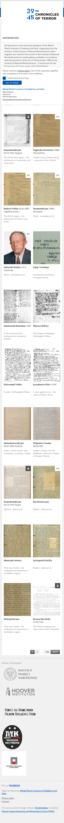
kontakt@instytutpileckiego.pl (17, 99)
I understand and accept (18, 78)
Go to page (12, 82)
